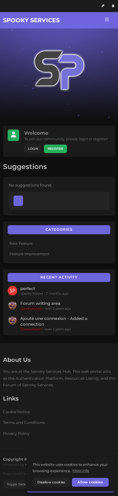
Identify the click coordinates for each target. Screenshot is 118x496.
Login (33, 149)
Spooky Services (31, 20)
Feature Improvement (29, 254)
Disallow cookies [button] (51, 482)
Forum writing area (40, 303)
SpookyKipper (31, 308)
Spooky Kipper (31, 293)
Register (55, 149)
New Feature (21, 243)
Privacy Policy (16, 433)
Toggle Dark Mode (21, 484)
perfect (27, 288)
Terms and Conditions (24, 422)
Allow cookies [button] (90, 482)
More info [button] (80, 470)
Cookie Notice (16, 411)
